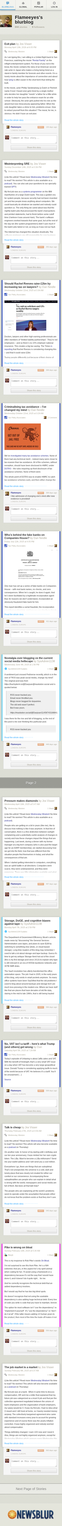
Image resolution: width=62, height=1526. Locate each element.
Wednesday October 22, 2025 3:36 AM (23, 290)
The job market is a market (20, 1367)
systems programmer (32, 191)
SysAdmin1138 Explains (17, 669)
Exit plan (9, 44)
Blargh (10, 1255)
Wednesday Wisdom (16, 52)
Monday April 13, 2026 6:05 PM (20, 47)
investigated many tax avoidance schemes (30, 456)
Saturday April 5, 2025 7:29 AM (20, 1050)
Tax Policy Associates (17, 295)
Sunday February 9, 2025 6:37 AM (21, 1371)
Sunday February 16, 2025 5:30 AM (22, 1251)
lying (11, 80)
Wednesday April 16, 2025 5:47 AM (22, 804)
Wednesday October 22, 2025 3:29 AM (23, 413)
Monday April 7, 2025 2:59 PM (19, 927)
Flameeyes (16, 127)
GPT (13, 187)
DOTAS (7, 468)
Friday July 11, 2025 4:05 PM (19, 541)
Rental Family (39, 60)
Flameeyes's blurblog (29, 20)
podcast (8, 183)
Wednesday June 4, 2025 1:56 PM (21, 664)
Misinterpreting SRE (17, 163)
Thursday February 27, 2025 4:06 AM (22, 1131)
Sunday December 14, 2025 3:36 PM (22, 167)
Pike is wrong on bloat (18, 1247)
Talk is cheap (12, 1127)
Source (7, 1079)
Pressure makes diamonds (21, 800)
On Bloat (45, 1261)
